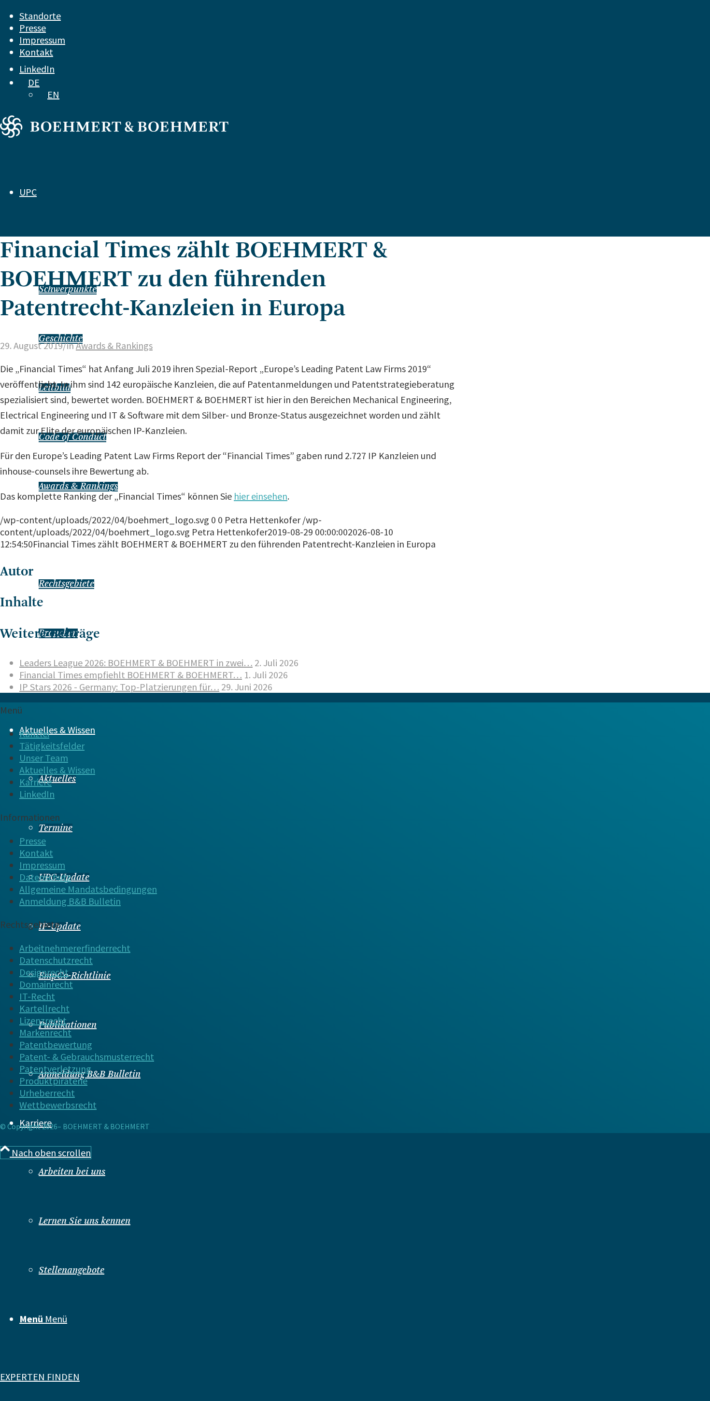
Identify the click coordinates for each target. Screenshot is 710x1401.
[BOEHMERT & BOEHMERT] (114, 134)
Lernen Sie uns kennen (84, 1221)
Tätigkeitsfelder (52, 746)
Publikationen (68, 1025)
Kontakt (36, 52)
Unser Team (43, 758)
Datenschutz (45, 877)
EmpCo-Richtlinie (75, 976)
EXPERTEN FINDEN (40, 1377)
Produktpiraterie (53, 1081)
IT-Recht (37, 996)
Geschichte (61, 339)
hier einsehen (260, 496)
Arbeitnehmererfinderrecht (74, 948)
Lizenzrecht (43, 1020)
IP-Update (60, 927)
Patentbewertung (55, 1044)
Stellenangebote (71, 1270)
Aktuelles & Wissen (57, 770)
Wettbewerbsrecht (58, 1105)
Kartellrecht (44, 1008)
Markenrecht (45, 1032)
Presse (32, 28)
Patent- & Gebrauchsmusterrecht (86, 1057)
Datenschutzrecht (56, 960)
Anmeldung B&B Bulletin (70, 901)
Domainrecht (46, 984)
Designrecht (44, 972)
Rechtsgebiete (66, 584)
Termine (55, 828)
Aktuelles (57, 779)
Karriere (35, 782)
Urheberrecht (47, 1093)
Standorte (40, 16)
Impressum (42, 40)
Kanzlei (34, 734)
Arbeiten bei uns (72, 1172)
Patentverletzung (55, 1069)
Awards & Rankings (78, 486)
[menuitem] (334, 16)
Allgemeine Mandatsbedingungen (88, 889)
